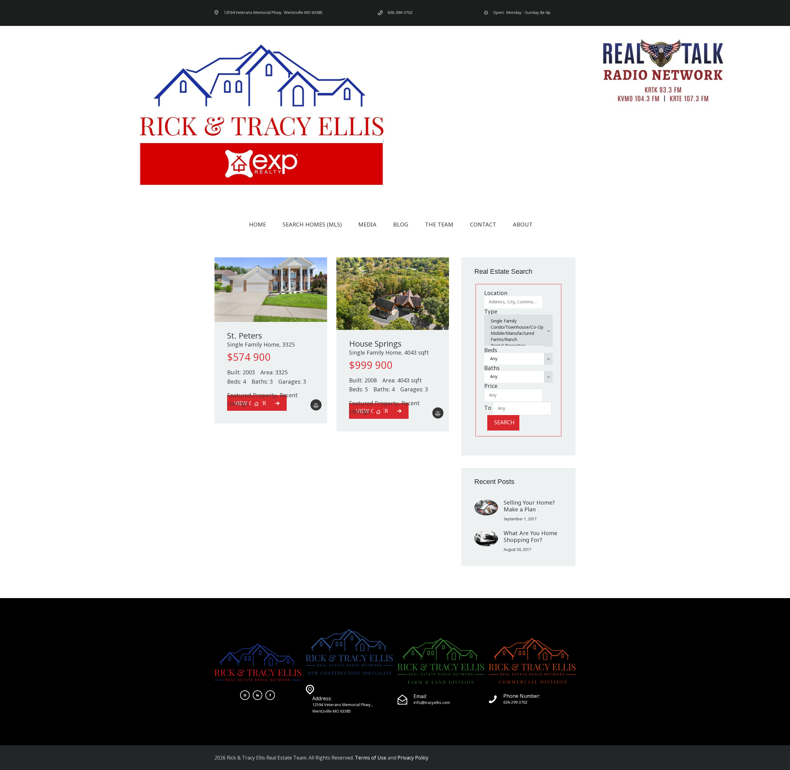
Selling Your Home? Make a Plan (529, 506)
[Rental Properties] (516, 346)
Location (495, 293)
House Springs (375, 343)
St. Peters (244, 335)
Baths (492, 368)
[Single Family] (516, 321)
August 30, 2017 (517, 549)
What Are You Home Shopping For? (530, 536)
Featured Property (251, 395)
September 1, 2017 (520, 519)
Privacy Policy (412, 757)
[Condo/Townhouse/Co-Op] (516, 327)
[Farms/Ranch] (516, 339)
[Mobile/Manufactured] (516, 333)
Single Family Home (253, 344)
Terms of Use (370, 757)
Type (490, 311)
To (487, 407)
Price (490, 385)
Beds (490, 350)
